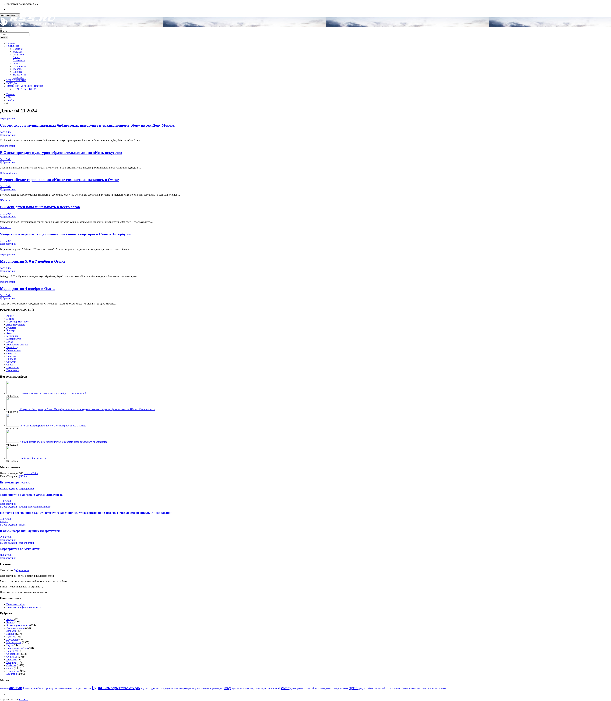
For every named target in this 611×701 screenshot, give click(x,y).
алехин (27, 688)
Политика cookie (15, 604)
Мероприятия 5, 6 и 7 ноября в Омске (32, 261)
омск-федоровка (298, 688)
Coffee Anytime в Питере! (33, 458)
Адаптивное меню (10, 15)
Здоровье (18, 69)
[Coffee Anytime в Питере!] (13, 458)
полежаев (344, 688)
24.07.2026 (5, 519)
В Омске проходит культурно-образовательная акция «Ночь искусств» (61, 152)
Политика (18, 77)
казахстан (204, 688)
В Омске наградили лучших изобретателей (30, 531)
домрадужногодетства (171, 688)
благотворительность (79, 688)
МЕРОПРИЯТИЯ (16, 80)
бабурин (58, 688)
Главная (10, 43)
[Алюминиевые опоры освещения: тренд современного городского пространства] (13, 441)
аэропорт (49, 688)
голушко (144, 688)
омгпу (286, 688)
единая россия (188, 688)
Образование (20, 66)
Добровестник (8, 135)
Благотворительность (18, 321)
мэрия (263, 688)
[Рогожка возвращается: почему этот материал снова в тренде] (13, 425)
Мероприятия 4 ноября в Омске (27, 288)
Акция (10, 316)
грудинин (154, 688)
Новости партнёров (17, 344)
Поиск (3, 31)
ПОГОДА (11, 83)
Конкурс (11, 330)
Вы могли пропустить (15, 482)
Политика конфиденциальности (23, 607)
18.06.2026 (5, 555)
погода (336, 688)
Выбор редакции (15, 324)
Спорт (16, 57)
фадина (397, 688)
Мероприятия (7, 118)
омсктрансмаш (326, 688)
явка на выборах (441, 688)
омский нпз (312, 688)
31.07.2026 (5, 501)
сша (388, 688)
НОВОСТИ (12, 46)
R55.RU (4, 521)
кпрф (227, 688)
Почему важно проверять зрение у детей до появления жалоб (53, 393)
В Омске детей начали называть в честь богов (40, 207)
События (17, 48)
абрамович (4, 688)
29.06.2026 (5, 537)
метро (252, 688)
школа (423, 688)
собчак (369, 688)
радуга (362, 688)
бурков (99, 687)
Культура (17, 51)
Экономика (19, 60)
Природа (17, 71)
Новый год (12, 347)
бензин (65, 688)
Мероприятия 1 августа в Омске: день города (31, 494)
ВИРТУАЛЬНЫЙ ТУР (25, 89)
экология (430, 688)
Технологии (19, 74)
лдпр (234, 688)
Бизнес (16, 63)
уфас (392, 688)
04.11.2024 (5, 132)
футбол (411, 688)
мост (258, 688)
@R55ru (22, 476)
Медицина (12, 336)
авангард (16, 688)
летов (239, 688)
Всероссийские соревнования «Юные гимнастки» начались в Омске (59, 180)
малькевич (245, 688)
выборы (112, 688)
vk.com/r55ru (31, 473)
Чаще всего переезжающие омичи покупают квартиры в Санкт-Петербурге (65, 234)
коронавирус (216, 688)
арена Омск (37, 688)
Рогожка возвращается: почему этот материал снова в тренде (53, 425)
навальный (274, 688)
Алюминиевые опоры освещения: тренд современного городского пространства (63, 441)
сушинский (379, 688)
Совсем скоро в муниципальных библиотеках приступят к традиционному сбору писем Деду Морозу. (87, 125)
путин (353, 688)
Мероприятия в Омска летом (20, 549)
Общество (18, 54)
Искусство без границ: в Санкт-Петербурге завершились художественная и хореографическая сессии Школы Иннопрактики (87, 409)
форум (405, 688)
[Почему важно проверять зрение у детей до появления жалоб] (13, 393)
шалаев (417, 688)
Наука (9, 341)
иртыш (197, 688)
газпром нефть (129, 688)
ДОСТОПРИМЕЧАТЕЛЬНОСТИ (24, 86)
